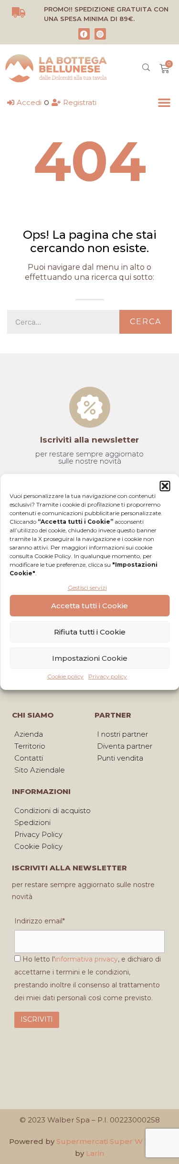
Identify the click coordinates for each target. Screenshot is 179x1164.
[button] (164, 486)
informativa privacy (86, 959)
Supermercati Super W (99, 1141)
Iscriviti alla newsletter (89, 439)
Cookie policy (65, 676)
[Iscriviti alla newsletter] (89, 407)
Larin (95, 1153)
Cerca (145, 321)
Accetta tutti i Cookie (89, 605)
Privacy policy (107, 676)
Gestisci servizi (87, 587)
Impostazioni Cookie (89, 658)
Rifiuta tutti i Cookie (90, 631)
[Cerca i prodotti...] (146, 68)
